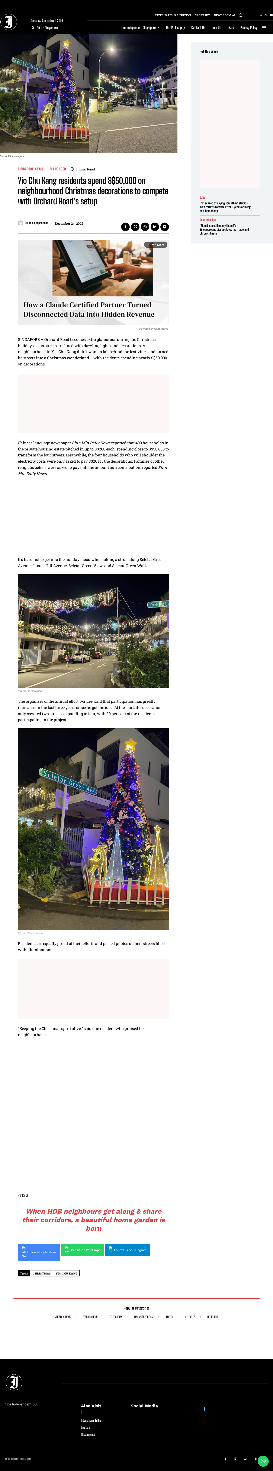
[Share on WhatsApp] (263, 1461)
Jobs (202, 197)
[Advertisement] (93, 403)
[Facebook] (255, 15)
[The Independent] (21, 223)
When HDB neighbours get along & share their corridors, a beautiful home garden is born (93, 1219)
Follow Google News (42, 1252)
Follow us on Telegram (130, 1250)
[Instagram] (261, 15)
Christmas (42, 1273)
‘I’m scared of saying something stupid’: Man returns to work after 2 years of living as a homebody (225, 207)
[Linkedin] (155, 227)
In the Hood (57, 169)
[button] (240, 15)
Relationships (208, 219)
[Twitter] (266, 15)
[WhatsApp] (145, 227)
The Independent (38, 223)
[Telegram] (164, 227)
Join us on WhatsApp (85, 1250)
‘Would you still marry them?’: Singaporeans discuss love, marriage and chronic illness (224, 229)
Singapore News (30, 169)
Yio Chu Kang (67, 1273)
